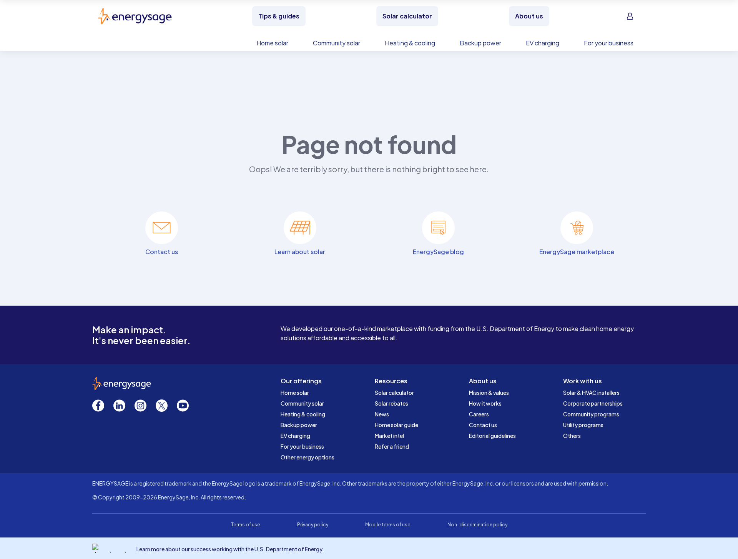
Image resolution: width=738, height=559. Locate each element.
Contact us (483, 424)
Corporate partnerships (593, 403)
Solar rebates (391, 403)
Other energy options (307, 457)
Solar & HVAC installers (591, 392)
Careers (479, 414)
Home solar (295, 392)
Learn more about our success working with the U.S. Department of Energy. (230, 549)
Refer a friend (392, 446)
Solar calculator (394, 392)
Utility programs (583, 424)
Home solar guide (396, 424)
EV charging (295, 435)
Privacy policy (312, 524)
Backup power (299, 424)
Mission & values (489, 392)
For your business (302, 446)
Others (572, 435)
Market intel (389, 435)
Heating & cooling (303, 414)
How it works (485, 403)
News (382, 414)
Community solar (302, 403)
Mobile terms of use (388, 524)
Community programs (591, 414)
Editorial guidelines (492, 435)
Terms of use (245, 524)
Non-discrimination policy (477, 524)
